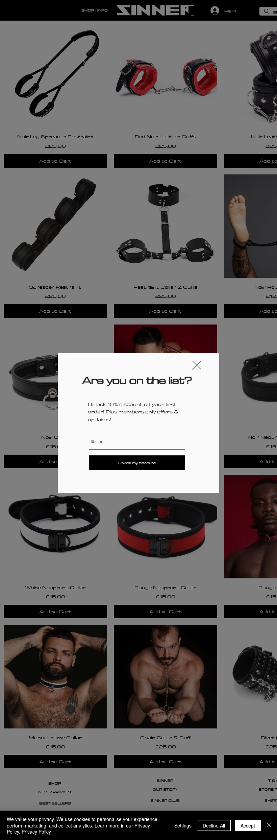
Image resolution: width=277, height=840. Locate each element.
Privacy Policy (36, 831)
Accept (248, 825)
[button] (196, 365)
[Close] (269, 825)
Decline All (214, 825)
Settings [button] (183, 825)
